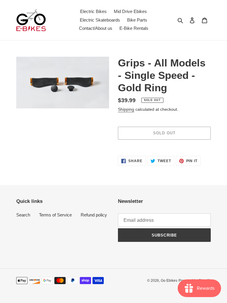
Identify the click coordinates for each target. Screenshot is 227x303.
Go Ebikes (169, 280)
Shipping (126, 109)
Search (23, 214)
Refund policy (94, 214)
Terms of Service (55, 214)
